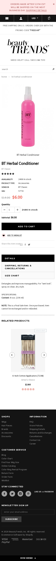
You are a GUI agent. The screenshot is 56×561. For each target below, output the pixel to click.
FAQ (31, 422)
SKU (3, 191)
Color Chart (7, 458)
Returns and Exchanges (41, 433)
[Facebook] (4, 494)
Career (33, 444)
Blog (4, 455)
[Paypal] (6, 542)
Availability (7, 179)
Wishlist (5, 480)
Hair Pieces (7, 425)
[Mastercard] (27, 539)
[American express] (15, 539)
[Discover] (41, 539)
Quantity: (6, 204)
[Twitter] (29, 244)
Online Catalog (9, 466)
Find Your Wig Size (10, 462)
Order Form (7, 477)
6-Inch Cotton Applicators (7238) (28, 376)
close (53, 4)
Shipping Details (36, 10)
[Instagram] (20, 494)
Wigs (4, 422)
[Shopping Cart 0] (49, 18)
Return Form (8, 473)
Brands (5, 429)
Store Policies (36, 425)
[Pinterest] (28, 494)
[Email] (21, 244)
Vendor (5, 187)
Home (4, 77)
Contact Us (35, 440)
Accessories (7, 433)
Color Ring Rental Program (14, 469)
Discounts (6, 436)
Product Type (8, 183)
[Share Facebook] (25, 244)
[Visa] (5, 539)
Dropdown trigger (21, 18)
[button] (8, 174)
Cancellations (36, 436)
